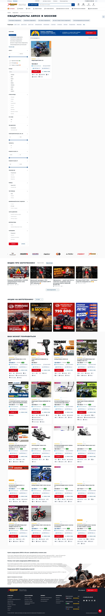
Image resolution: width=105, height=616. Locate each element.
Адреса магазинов (93, 8)
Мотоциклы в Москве (13, 579)
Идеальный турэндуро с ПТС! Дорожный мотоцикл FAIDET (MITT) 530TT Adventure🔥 (40, 281)
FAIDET (12, 78)
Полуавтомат (72, 24)
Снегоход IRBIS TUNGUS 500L (39, 445)
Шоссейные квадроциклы (44, 20)
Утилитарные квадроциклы (15, 20)
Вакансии (9, 606)
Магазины (15, 1)
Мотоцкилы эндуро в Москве (51, 579)
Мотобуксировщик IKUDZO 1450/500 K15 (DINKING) (63, 525)
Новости (9, 608)
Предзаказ (21, 8)
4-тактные (59, 24)
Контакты (55, 1)
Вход (78, 5)
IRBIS (12, 89)
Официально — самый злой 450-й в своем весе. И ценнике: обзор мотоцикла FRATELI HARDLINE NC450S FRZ (63, 282)
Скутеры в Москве (16, 580)
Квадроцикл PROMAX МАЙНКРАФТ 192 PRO (41, 402)
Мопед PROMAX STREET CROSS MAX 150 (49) (41, 525)
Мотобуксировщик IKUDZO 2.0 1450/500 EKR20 (16, 486)
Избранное (89, 5)
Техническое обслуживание (79, 8)
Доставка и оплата (47, 1)
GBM (12, 76)
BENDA (12, 82)
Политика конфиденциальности (14, 599)
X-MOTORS (37, 1)
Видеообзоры (49, 262)
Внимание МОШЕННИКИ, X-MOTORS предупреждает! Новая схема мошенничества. (18, 281)
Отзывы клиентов (50, 8)
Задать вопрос (91, 590)
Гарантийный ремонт (45, 599)
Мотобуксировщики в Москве (51, 580)
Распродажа (12, 8)
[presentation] (7, 254)
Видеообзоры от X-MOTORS (63, 8)
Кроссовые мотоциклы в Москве (36, 579)
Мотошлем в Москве (17, 582)
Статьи (9, 610)
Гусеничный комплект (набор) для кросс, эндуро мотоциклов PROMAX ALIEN (18, 402)
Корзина (93, 5)
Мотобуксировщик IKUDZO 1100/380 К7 (63, 486)
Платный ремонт (44, 601)
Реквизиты (58, 602)
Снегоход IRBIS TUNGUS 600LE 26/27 (86, 445)
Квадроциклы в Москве (27, 580)
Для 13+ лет (30, 24)
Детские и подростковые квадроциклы (61, 20)
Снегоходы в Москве (38, 580)
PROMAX (12, 74)
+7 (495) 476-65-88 (89, 1)
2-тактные (53, 24)
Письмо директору (64, 1)
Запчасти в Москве (52, 582)
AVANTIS (12, 91)
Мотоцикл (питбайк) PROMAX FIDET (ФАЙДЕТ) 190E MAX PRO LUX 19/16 (18, 446)
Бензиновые (46, 24)
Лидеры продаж (38, 8)
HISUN (12, 87)
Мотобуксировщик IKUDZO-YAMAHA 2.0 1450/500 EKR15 (63, 446)
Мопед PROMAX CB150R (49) (61, 359)
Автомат (65, 24)
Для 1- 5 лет (17, 24)
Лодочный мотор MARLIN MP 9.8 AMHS (40, 359)
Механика (79, 24)
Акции (29, 8)
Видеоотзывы (40, 262)
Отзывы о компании (12, 604)
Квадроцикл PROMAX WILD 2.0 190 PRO (17, 359)
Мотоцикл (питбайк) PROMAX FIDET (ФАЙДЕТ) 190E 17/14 (86, 359)
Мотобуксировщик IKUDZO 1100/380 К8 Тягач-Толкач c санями (86, 525)
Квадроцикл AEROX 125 (37, 60)
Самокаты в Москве (28, 582)
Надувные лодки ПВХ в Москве (24, 581)
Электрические (38, 24)
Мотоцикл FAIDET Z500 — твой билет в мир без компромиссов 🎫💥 (86, 280)
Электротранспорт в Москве (40, 582)
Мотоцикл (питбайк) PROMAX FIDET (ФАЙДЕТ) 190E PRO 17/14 (18, 525)
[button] (36, 65)
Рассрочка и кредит (29, 601)
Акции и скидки (28, 597)
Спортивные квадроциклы (30, 20)
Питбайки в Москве (23, 579)
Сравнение (83, 5)
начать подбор (90, 32)
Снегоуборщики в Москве (51, 581)
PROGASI (12, 85)
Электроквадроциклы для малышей (81, 20)
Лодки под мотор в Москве (38, 581)
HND (12, 80)
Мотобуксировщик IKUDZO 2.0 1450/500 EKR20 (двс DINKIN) (62, 402)
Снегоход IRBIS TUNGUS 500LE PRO (85, 485)
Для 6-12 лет (24, 24)
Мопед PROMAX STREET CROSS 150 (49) (41, 485)
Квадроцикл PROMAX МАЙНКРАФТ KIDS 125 (85, 402)
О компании (10, 597)
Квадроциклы (12, 35)
